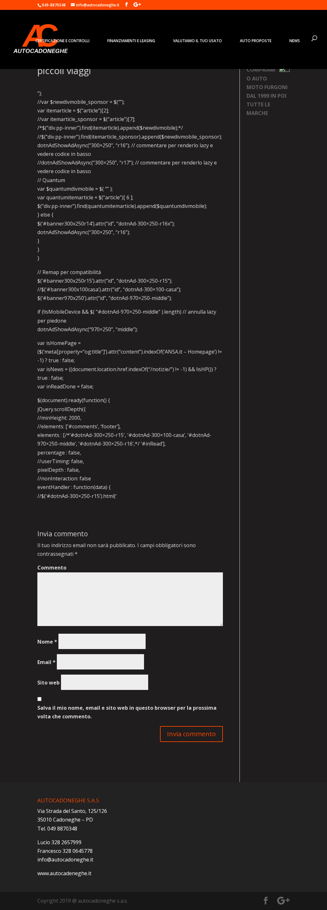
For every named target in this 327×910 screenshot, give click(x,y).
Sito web (48, 682)
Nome (47, 641)
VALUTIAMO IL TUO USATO (197, 40)
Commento (51, 567)
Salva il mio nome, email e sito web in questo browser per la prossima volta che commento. (127, 712)
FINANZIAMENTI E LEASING (131, 40)
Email (46, 662)
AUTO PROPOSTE (255, 40)
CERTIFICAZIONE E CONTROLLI (62, 40)
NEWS (294, 40)
